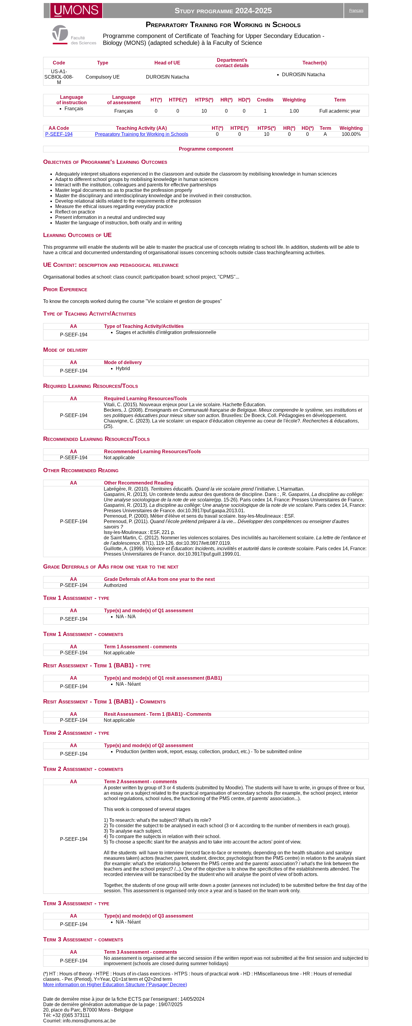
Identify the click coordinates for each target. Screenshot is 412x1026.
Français (356, 10)
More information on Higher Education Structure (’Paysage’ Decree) (115, 984)
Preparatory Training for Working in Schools (141, 134)
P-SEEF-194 (59, 134)
